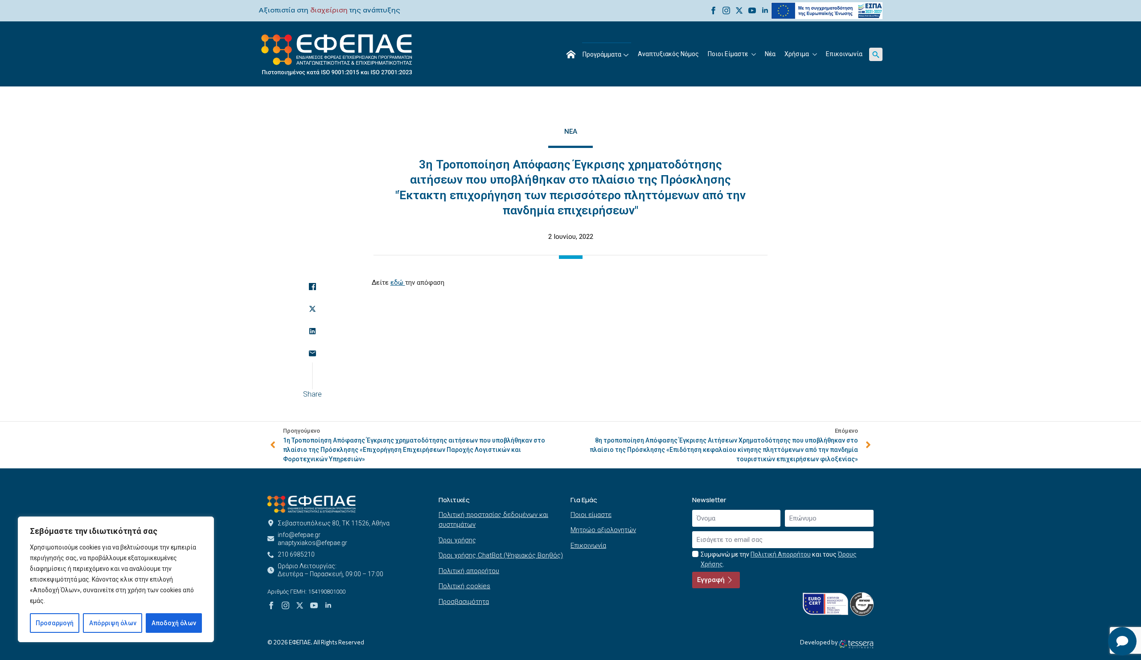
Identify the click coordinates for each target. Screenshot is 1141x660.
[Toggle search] (875, 54)
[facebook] (713, 10)
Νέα (770, 53)
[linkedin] (765, 10)
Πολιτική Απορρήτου (781, 554)
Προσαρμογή (55, 623)
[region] (116, 579)
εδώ (397, 283)
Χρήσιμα (796, 53)
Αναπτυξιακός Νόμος (668, 53)
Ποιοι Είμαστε (728, 53)
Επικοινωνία (844, 53)
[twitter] (739, 10)
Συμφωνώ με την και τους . (779, 559)
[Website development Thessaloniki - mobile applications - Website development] (856, 644)
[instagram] (726, 10)
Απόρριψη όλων (112, 623)
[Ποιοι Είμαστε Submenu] (754, 54)
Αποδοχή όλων (174, 623)
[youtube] (752, 10)
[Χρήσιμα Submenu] (815, 54)
